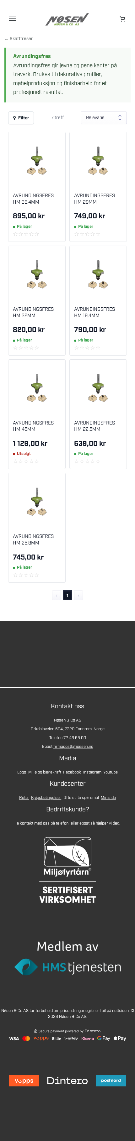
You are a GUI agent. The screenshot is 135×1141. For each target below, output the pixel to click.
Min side (108, 797)
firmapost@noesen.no (73, 746)
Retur (24, 797)
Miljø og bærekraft (44, 772)
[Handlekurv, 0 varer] (122, 18)
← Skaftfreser (18, 39)
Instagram (92, 772)
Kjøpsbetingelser (46, 797)
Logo (21, 772)
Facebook (72, 772)
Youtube (110, 772)
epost (84, 823)
